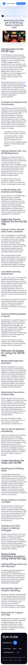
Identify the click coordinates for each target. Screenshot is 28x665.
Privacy (10, 660)
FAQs (20, 648)
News (14, 648)
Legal (20, 660)
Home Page (7, 648)
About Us (5, 660)
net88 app (22, 82)
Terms (15, 660)
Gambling (24, 16)
